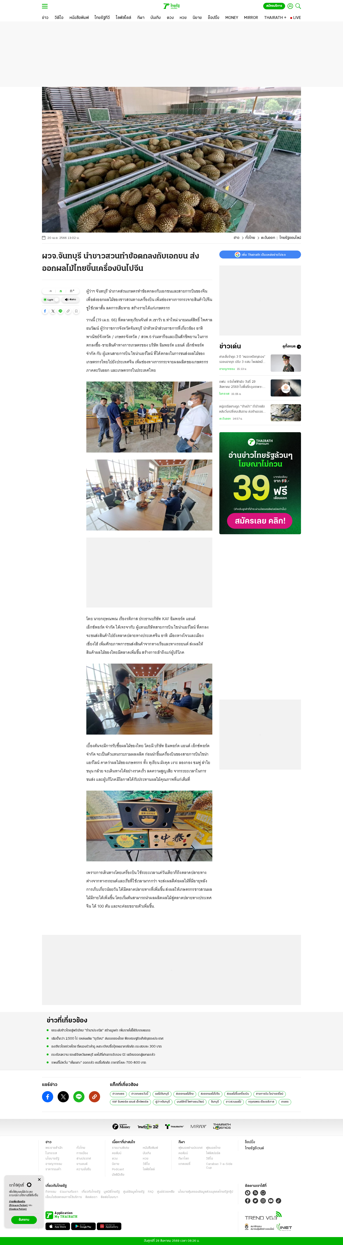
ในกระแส (224, 394)
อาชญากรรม (227, 369)
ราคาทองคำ (53, 1169)
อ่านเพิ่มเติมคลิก (18, 1203)
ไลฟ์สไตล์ (149, 1169)
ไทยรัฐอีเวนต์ (254, 1148)
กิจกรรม (51, 1192)
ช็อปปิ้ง (250, 1142)
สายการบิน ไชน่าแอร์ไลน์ (269, 1094)
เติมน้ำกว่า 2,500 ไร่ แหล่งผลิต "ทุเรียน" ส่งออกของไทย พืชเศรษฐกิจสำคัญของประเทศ (107, 1038)
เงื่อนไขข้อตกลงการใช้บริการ (64, 1197)
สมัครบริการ (274, 6)
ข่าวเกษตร (118, 1094)
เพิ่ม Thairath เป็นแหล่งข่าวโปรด (264, 254)
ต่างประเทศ (84, 1158)
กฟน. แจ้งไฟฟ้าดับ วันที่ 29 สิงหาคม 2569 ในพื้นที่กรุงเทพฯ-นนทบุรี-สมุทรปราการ (241, 385)
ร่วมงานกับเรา (69, 1192)
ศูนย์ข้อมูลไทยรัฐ (133, 1192)
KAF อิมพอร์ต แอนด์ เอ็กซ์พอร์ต (130, 1101)
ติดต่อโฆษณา (109, 1197)
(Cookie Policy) (18, 1209)
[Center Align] (39, 1179)
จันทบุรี (215, 1101)
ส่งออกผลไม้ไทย (185, 1094)
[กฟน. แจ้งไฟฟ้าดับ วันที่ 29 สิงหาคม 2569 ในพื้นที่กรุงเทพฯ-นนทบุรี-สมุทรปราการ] (286, 387)
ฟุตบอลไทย (213, 1148)
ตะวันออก (268, 238)
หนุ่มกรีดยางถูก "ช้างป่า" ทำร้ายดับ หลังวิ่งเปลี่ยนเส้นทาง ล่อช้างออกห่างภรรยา (242, 410)
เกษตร (285, 1101)
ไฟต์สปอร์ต (213, 1153)
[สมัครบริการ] (260, 483)
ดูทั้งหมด (289, 347)
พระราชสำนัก (54, 1148)
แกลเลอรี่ (184, 1164)
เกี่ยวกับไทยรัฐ (91, 1192)
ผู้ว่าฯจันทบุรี (162, 1101)
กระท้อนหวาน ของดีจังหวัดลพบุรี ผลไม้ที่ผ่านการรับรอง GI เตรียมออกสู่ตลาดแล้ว (103, 1055)
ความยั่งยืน (84, 1169)
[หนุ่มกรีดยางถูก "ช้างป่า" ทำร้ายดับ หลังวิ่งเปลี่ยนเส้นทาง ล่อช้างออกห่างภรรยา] (286, 412)
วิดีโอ (146, 1164)
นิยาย (115, 1164)
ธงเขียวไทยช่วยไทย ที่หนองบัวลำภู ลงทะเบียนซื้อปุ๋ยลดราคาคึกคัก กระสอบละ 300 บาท (106, 1046)
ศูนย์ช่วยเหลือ (166, 1192)
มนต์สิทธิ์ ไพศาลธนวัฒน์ (190, 1101)
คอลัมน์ (116, 1153)
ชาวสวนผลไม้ (233, 1101)
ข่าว (236, 238)
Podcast (118, 1169)
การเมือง (82, 1153)
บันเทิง (147, 1153)
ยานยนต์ (82, 1164)
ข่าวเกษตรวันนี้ (139, 1094)
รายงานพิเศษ (120, 1148)
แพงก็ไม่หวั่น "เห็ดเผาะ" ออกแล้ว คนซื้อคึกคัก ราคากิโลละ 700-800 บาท (98, 1063)
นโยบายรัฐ (52, 1158)
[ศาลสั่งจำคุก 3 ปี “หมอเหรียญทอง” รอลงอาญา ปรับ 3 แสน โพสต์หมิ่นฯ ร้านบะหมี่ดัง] (286, 362)
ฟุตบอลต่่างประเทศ (190, 1148)
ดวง (115, 1158)
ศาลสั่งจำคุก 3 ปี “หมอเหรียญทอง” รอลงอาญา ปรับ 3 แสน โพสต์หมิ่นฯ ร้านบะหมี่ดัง (242, 360)
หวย (145, 1158)
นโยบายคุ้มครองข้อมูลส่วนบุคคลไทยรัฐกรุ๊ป (205, 1192)
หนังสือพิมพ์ (150, 1148)
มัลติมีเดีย (118, 1175)
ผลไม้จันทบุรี (162, 1094)
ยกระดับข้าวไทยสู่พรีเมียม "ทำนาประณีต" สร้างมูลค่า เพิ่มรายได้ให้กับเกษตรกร (100, 1030)
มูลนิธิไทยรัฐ (112, 1192)
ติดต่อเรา (91, 1197)
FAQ (151, 1192)
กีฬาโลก (183, 1158)
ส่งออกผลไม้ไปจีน (210, 1094)
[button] (45, 311)
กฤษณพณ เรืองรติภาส (261, 1101)
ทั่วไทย (250, 238)
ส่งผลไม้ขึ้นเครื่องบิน (238, 1094)
